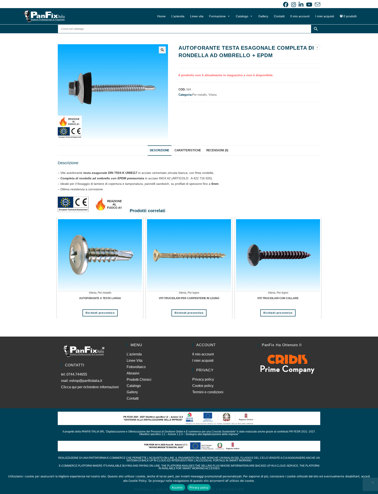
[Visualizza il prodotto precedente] (309, 47)
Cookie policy (203, 386)
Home (161, 16)
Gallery (263, 16)
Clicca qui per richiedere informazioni (90, 387)
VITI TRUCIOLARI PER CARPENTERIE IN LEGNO (189, 298)
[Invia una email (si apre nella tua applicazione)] (316, 4)
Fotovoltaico (136, 367)
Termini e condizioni (207, 392)
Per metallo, (200, 94)
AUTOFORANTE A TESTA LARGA (100, 298)
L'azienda (134, 354)
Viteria (212, 94)
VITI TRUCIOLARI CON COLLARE (278, 298)
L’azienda (177, 16)
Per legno (193, 292)
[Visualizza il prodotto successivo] (317, 47)
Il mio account (300, 16)
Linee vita (196, 16)
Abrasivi (133, 373)
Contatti (279, 16)
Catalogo (242, 16)
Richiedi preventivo (100, 312)
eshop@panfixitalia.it (85, 381)
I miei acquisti (324, 16)
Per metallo (104, 292)
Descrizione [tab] (159, 150)
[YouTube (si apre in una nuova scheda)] (309, 4)
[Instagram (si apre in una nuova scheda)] (293, 4)
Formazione (217, 16)
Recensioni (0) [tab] (217, 150)
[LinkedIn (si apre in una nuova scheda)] (301, 4)
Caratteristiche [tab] (188, 150)
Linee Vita (134, 360)
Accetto (177, 487)
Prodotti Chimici (139, 379)
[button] (162, 49)
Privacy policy (203, 379)
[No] (372, 482)
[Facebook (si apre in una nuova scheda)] (286, 4)
